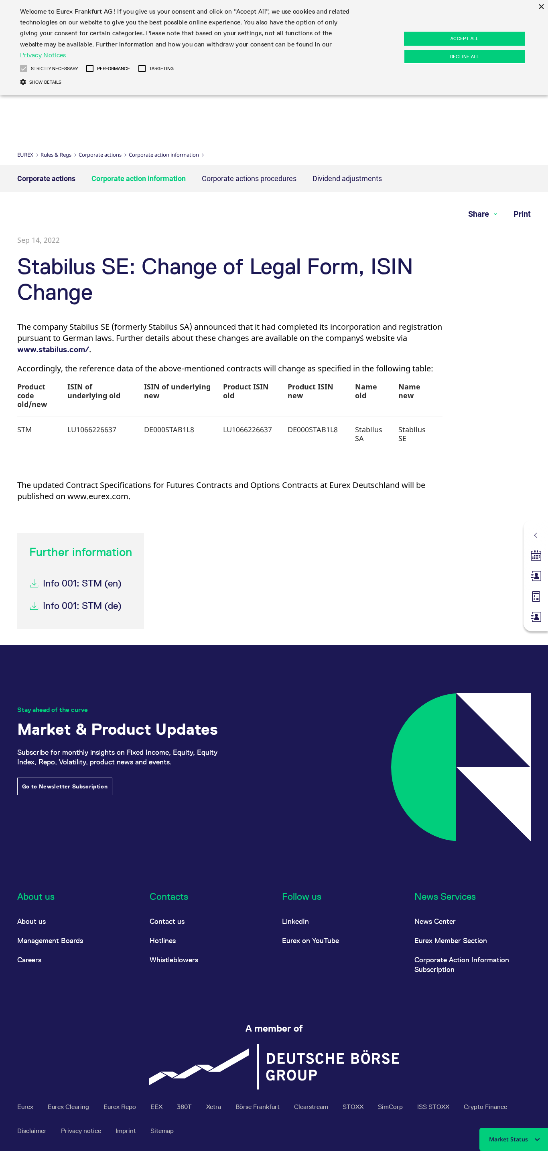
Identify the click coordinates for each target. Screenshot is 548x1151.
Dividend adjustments (347, 178)
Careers (29, 959)
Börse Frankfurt (258, 1107)
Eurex (25, 154)
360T (185, 1107)
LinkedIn (295, 921)
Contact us (167, 921)
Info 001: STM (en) (82, 583)
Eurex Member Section (450, 940)
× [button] (541, 7)
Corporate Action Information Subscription (461, 964)
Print (522, 214)
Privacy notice (82, 1131)
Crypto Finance (485, 1107)
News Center (435, 921)
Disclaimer (32, 1131)
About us (31, 921)
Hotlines (163, 940)
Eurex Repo (121, 1107)
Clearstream (312, 1107)
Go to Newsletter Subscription (65, 786)
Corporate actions (100, 154)
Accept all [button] (465, 38)
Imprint (127, 1131)
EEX (157, 1107)
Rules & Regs (56, 154)
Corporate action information (164, 154)
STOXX (354, 1107)
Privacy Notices (43, 55)
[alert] (274, 47)
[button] (24, 68)
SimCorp (391, 1107)
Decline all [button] (464, 56)
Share (479, 214)
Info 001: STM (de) (82, 605)
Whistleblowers (174, 959)
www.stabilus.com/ (53, 349)
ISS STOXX (434, 1107)
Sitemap (162, 1131)
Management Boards (50, 940)
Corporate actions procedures (249, 178)
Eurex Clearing (69, 1107)
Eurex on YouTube (310, 940)
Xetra (214, 1107)
